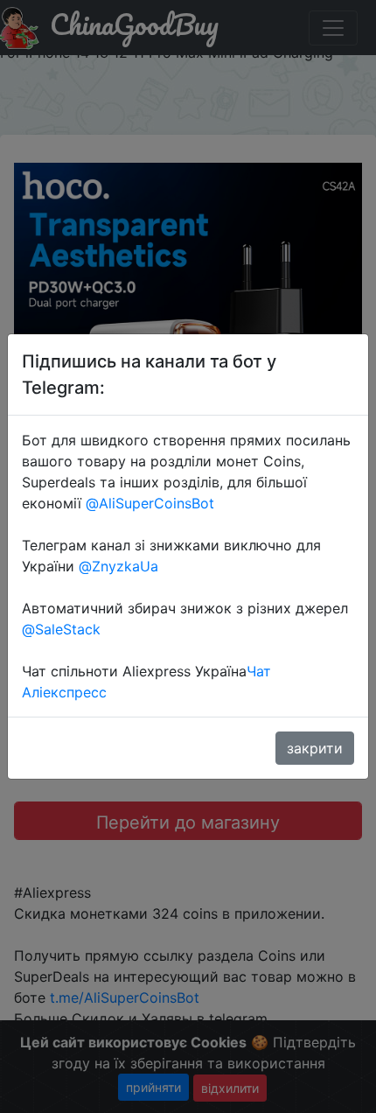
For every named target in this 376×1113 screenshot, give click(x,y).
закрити (315, 748)
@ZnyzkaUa (118, 566)
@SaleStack (61, 629)
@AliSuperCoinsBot (150, 503)
